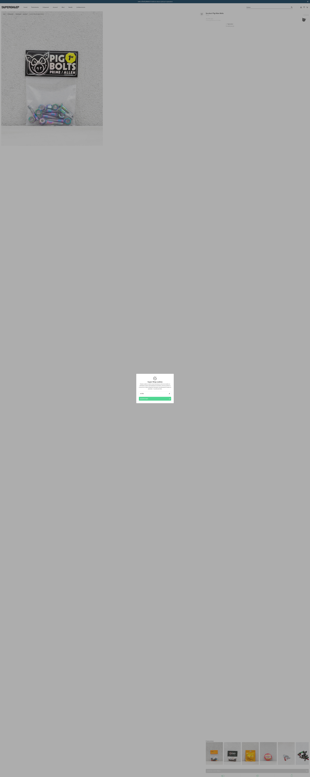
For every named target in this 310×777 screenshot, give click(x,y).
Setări (142, 393)
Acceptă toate (144, 398)
